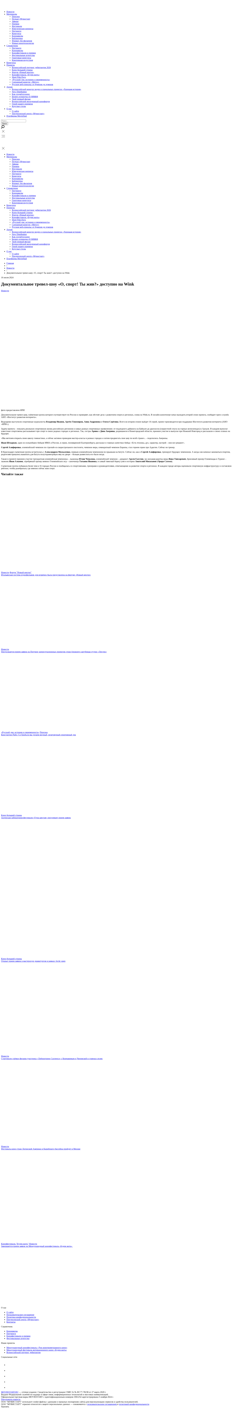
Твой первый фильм (21, 99)
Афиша (15, 21)
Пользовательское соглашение (20, 1315)
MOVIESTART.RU (9, 1392)
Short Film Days (19, 77)
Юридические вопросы (22, 29)
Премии (15, 24)
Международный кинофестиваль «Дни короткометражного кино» (36, 1347)
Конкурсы (16, 33)
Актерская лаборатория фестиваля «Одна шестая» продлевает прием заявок (36, 818)
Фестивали (17, 26)
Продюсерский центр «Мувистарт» (28, 113)
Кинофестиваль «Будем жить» (26, 75)
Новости (10, 12)
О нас (9, 109)
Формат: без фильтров (22, 41)
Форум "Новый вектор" (21, 572)
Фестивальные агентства (23, 55)
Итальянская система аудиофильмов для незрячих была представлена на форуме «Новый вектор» (46, 575)
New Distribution (19, 92)
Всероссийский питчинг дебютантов (23, 1352)
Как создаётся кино (21, 94)
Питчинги (16, 31)
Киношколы (17, 36)
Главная (10, 263)
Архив (9, 87)
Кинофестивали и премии (24, 53)
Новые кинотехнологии (23, 43)
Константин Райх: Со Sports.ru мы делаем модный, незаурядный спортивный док (38, 735)
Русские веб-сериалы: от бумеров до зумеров (32, 84)
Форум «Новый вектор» (23, 72)
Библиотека (17, 38)
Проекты (10, 65)
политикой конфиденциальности (134, 1404)
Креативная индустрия (22, 60)
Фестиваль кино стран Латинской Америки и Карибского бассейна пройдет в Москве (40, 1149)
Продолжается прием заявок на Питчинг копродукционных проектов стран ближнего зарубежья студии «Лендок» (54, 652)
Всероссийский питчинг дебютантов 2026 (31, 67)
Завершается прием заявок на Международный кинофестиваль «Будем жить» (37, 1246)
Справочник (12, 45)
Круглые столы (19, 106)
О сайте (15, 111)
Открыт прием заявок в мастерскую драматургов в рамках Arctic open (33, 961)
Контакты (11, 1322)
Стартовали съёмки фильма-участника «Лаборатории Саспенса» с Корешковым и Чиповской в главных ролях (52, 1058)
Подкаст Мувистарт (21, 19)
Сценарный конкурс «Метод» (25, 82)
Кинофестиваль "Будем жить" (15, 1244)
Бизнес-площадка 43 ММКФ (25, 96)
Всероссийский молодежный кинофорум (31, 101)
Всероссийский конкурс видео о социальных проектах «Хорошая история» (46, 89)
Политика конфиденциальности (21, 1317)
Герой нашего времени (22, 104)
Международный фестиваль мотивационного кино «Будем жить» (36, 1350)
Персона (16, 16)
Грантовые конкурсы (21, 58)
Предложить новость (10, 1399)
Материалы (11, 14)
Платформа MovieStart (16, 116)
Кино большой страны (22, 70)
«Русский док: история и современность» (31, 79)
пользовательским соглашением (102, 1404)
